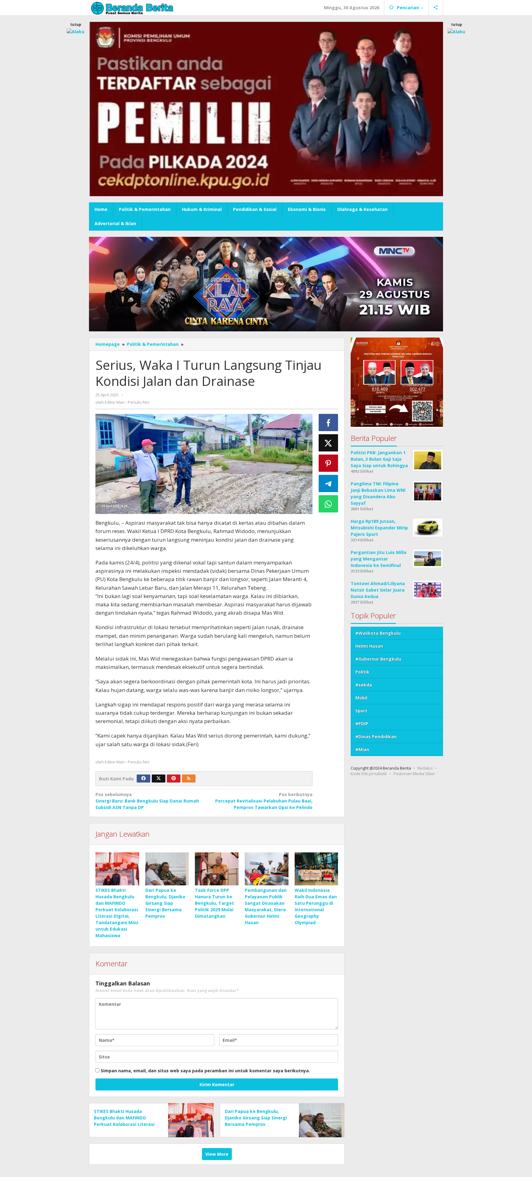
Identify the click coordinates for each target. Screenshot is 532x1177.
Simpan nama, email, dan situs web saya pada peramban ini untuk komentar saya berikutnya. (205, 1071)
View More (216, 1154)
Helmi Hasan (369, 646)
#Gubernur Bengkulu (378, 659)
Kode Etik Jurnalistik (369, 774)
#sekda (363, 685)
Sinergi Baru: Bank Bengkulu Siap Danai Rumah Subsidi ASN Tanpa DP (147, 800)
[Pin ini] (328, 463)
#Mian (362, 750)
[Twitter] (158, 779)
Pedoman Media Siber (414, 774)
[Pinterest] (173, 779)
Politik (362, 672)
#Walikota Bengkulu (378, 633)
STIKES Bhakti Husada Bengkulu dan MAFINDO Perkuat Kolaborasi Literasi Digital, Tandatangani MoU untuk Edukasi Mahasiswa (124, 1124)
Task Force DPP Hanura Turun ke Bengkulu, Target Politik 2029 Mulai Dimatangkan (214, 903)
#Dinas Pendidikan (376, 737)
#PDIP (361, 724)
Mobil (361, 698)
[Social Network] (436, 7)
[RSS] (188, 779)
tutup (75, 24)
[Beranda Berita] (132, 7)
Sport (361, 711)
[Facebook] (143, 779)
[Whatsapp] (328, 503)
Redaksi (425, 768)
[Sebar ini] (328, 422)
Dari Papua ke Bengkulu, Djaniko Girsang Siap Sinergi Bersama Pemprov (165, 903)
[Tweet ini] (328, 442)
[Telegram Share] (328, 483)
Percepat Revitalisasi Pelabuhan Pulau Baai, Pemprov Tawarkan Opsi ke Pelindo (263, 800)
